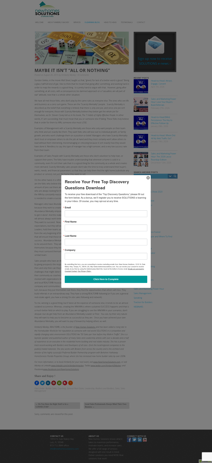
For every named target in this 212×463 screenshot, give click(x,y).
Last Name (70, 236)
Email (68, 207)
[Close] (148, 177)
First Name (71, 222)
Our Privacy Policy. (84, 271)
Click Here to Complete (106, 279)
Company (70, 250)
